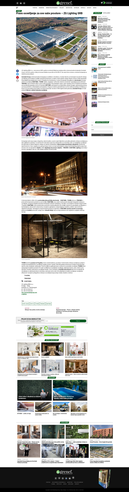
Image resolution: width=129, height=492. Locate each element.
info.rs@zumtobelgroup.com (29, 292)
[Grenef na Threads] (73, 477)
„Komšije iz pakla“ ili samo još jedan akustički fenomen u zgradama (105, 49)
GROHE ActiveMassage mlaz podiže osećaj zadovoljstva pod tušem (53, 442)
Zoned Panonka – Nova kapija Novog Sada (101, 442)
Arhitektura (69, 7)
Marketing (69, 482)
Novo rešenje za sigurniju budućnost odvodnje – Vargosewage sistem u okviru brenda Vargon (105, 56)
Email (92, 129)
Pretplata (59, 484)
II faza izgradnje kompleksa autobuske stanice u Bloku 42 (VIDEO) (100, 462)
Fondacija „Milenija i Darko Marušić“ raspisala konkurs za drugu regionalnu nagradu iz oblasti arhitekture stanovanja (105, 28)
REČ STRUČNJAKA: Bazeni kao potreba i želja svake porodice (64, 397)
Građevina (41, 7)
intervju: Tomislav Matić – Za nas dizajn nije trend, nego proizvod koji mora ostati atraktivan (105, 36)
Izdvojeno (70, 484)
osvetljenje (25, 303)
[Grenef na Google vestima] (66, 478)
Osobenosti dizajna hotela (103, 101)
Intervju (83, 7)
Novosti (89, 7)
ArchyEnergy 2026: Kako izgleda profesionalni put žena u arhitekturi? (75, 462)
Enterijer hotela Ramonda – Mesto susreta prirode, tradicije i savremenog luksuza (28, 442)
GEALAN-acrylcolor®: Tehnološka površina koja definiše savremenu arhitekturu (104, 20)
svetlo (32, 303)
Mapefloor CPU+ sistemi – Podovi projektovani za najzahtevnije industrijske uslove (52, 463)
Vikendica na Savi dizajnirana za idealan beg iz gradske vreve (78, 414)
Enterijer (76, 7)
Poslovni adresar (78, 482)
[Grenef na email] (17, 81)
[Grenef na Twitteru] (17, 74)
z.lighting (24, 294)
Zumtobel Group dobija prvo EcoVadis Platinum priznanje (27, 462)
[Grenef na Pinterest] (17, 78)
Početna (35, 7)
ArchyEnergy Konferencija (59, 482)
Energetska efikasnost (52, 7)
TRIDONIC (42, 303)
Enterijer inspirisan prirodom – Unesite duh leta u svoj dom (105, 42)
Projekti (62, 7)
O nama (53, 484)
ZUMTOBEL (48, 303)
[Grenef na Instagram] (62, 478)
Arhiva (94, 7)
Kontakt (77, 484)
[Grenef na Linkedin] (69, 478)
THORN (37, 303)
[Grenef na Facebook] (17, 71)
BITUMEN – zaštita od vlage (24, 413)
